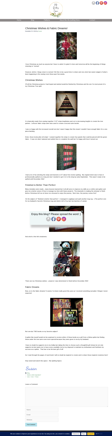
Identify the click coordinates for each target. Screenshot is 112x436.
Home (19, 20)
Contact (92, 20)
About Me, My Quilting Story (70, 20)
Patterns (47, 20)
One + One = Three (32, 377)
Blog (32, 20)
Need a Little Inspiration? (34, 375)
